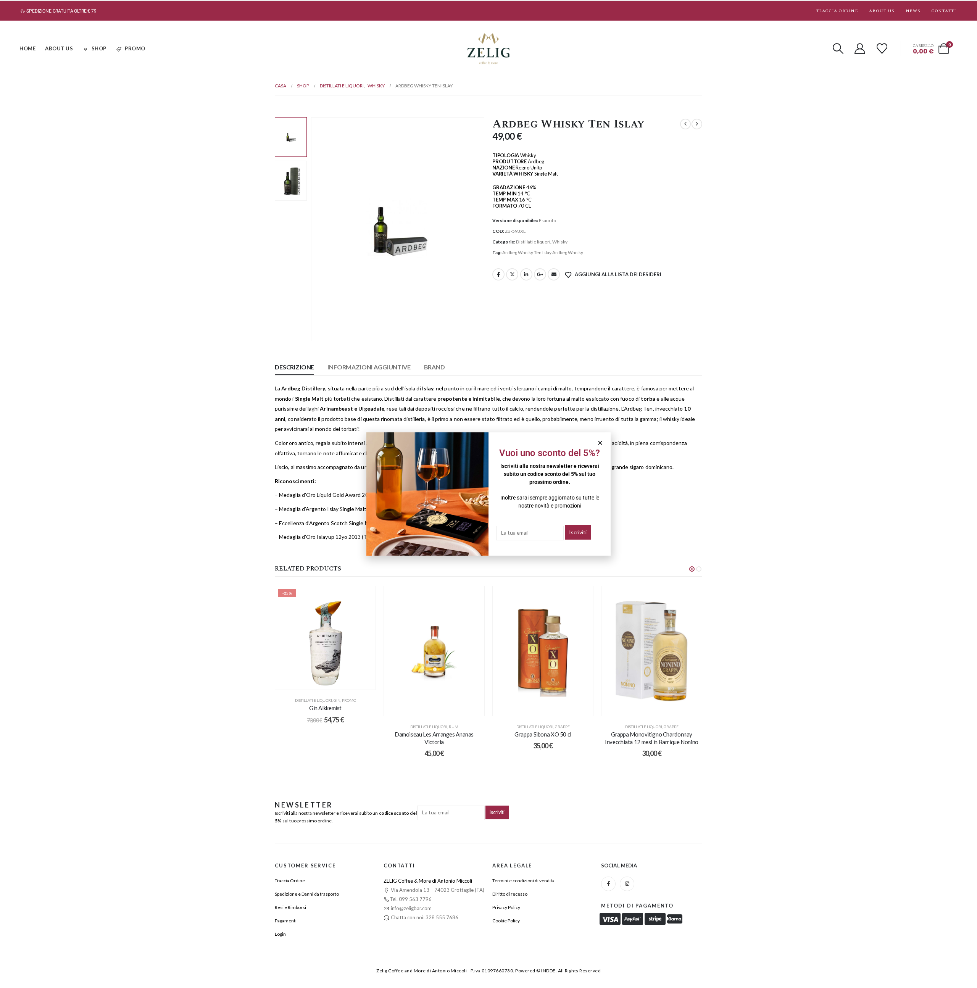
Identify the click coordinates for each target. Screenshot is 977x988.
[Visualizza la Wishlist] (881, 48)
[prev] (685, 124)
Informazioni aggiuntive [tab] (368, 367)
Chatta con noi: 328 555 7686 (424, 917)
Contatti (943, 11)
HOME (27, 48)
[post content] (325, 638)
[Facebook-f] (608, 884)
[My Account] (860, 48)
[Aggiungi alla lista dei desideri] (364, 597)
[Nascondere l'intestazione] (488, 48)
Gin (337, 700)
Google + (540, 274)
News (913, 11)
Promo (349, 700)
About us (881, 11)
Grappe (562, 726)
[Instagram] (627, 884)
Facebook (498, 274)
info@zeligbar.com (411, 908)
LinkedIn (526, 274)
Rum (453, 726)
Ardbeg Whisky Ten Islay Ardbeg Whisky (542, 252)
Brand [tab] (434, 367)
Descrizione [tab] (294, 367)
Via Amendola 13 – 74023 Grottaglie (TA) (437, 890)
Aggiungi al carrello (331, 682)
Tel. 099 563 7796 (411, 899)
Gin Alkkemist (325, 707)
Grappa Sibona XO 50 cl (542, 734)
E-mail (554, 274)
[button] (838, 48)
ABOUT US (59, 48)
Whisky (559, 242)
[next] (697, 124)
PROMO (135, 48)
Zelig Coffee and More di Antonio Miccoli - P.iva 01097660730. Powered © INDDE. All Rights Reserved (488, 970)
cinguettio (512, 274)
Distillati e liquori (533, 242)
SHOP (99, 48)
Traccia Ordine (837, 11)
